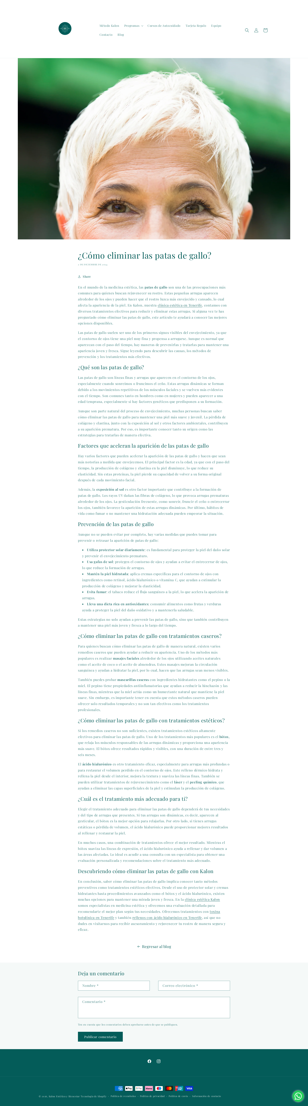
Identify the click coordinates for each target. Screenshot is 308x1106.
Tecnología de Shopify (94, 1096)
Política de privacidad (152, 1096)
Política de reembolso (123, 1096)
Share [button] (87, 276)
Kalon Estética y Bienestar (64, 1096)
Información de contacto (206, 1096)
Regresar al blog (156, 946)
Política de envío (178, 1096)
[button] (133, 25)
